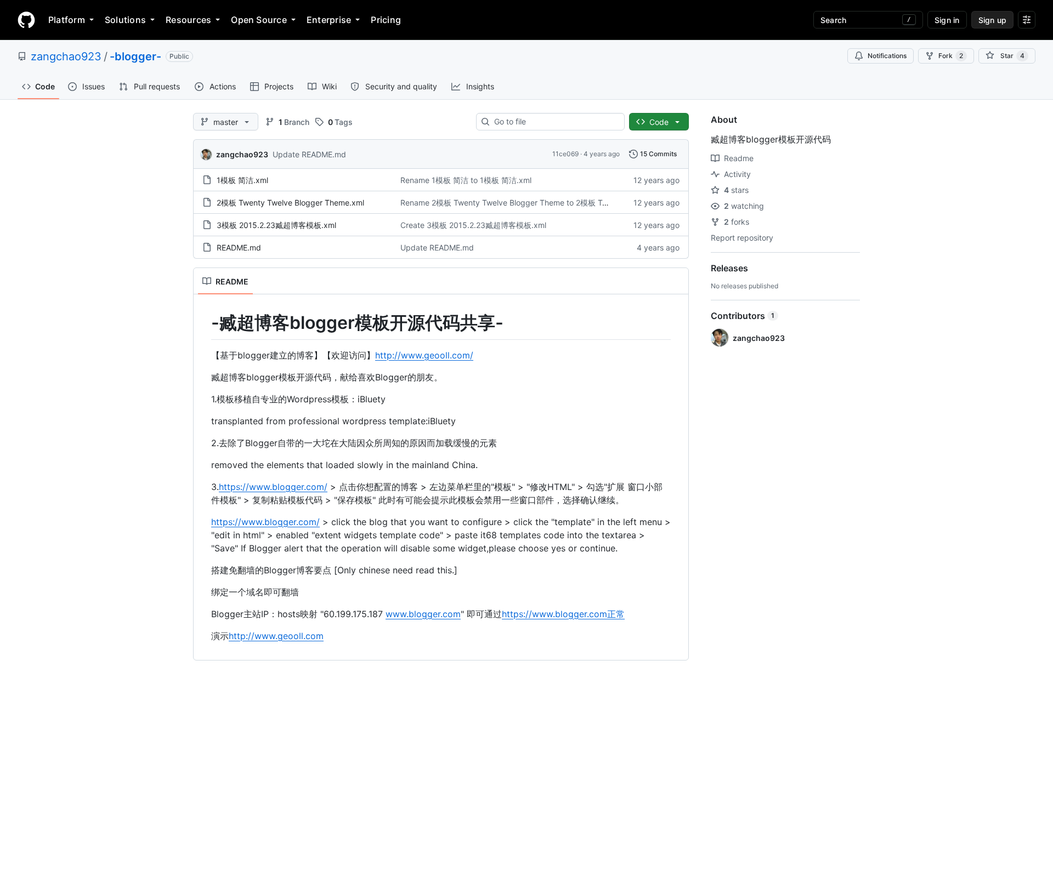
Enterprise (329, 19)
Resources (188, 19)
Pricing (386, 19)
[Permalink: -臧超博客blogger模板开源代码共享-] (203, 323)
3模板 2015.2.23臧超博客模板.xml (276, 225)
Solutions (125, 19)
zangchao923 (66, 56)
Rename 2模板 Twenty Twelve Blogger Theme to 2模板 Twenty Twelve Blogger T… (547, 202)
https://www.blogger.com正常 (563, 613)
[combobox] (554, 121)
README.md (239, 247)
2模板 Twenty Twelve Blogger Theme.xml (290, 202)
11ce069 (565, 154)
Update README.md (309, 154)
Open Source (259, 19)
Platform (66, 19)
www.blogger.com (423, 613)
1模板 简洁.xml (242, 180)
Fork (950, 56)
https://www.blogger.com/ (273, 486)
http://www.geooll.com (276, 635)
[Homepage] (26, 20)
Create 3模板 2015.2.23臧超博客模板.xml (473, 225)
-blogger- (135, 56)
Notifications (887, 56)
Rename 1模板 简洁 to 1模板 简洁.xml (465, 180)
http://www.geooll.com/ (424, 355)
